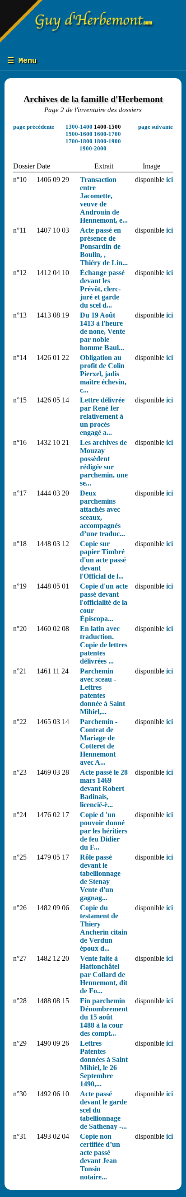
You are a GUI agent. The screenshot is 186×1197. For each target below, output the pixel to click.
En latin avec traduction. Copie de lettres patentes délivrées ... (103, 645)
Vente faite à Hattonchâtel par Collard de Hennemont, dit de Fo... (103, 974)
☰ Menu (22, 60)
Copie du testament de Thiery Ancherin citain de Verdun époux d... (103, 928)
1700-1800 (79, 141)
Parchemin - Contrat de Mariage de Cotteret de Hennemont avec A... (98, 742)
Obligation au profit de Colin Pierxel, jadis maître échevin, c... (103, 374)
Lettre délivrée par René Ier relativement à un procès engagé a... (102, 416)
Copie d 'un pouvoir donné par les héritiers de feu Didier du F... (103, 831)
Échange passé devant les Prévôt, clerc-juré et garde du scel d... (102, 289)
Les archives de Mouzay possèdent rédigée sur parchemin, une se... (104, 463)
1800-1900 (107, 141)
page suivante (155, 126)
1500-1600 (79, 134)
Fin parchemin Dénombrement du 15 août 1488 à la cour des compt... (104, 1017)
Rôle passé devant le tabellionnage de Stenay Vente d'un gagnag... (100, 877)
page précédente (33, 126)
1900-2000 (93, 148)
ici (169, 179)
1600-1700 (107, 134)
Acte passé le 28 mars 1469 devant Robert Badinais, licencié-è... (104, 788)
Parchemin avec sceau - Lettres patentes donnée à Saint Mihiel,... (102, 691)
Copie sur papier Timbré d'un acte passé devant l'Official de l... (103, 560)
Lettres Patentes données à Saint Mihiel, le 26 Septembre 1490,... (104, 1063)
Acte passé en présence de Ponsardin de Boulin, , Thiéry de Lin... (104, 246)
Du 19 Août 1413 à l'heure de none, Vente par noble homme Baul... (102, 331)
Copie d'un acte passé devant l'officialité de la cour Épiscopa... (104, 602)
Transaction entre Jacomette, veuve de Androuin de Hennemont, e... (104, 200)
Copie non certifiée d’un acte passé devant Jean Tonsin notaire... (100, 1156)
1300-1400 (79, 126)
